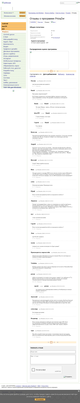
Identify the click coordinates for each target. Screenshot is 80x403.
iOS (3, 29)
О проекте (18, 386)
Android (5, 23)
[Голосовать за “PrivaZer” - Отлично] (45, 45)
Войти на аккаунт (40, 0)
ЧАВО (38, 386)
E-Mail (5, 37)
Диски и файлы (9, 54)
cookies (23, 394)
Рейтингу (61, 74)
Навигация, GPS (9, 63)
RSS (37, 5)
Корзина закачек (8, 12)
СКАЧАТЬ (33, 22)
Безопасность (8, 44)
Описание (40, 22)
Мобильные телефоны (12, 61)
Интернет (7, 58)
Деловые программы (11, 51)
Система (6, 78)
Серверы (6, 73)
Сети (5, 75)
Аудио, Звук (8, 42)
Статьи (17, 9)
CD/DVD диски (8, 34)
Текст (5, 80)
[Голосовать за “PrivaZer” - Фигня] (32, 45)
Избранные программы (10, 16)
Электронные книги (11, 85)
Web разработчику (10, 39)
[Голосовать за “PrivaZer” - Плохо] (35, 45)
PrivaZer (59, 18)
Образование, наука (11, 66)
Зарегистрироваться (41, 2)
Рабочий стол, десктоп (12, 68)
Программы (7, 9)
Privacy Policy (45, 386)
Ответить (38, 86)
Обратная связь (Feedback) (29, 386)
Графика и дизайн (10, 49)
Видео (5, 46)
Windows (5, 31)
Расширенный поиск (66, 4)
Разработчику (8, 70)
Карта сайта (39, 3)
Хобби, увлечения (10, 82)
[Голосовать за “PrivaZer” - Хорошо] (42, 45)
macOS (4, 26)
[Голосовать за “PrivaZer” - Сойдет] (38, 45)
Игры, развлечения (10, 56)
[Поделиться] (53, 22)
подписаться (56, 37)
